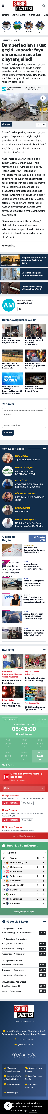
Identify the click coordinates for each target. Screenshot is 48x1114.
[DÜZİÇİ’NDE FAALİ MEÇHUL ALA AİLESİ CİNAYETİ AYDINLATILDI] (35, 330)
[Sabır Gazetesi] (23, 6)
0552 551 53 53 (26, 1040)
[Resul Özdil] (7, 484)
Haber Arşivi (12, 1093)
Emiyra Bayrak (22, 508)
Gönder (8, 433)
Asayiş (16, 40)
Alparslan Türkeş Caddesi (27, 460)
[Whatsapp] (29, 1055)
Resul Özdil (21, 481)
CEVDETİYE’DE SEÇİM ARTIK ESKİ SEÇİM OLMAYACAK (29, 485)
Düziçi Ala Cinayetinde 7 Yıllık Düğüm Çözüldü (11, 340)
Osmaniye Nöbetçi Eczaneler (12, 1069)
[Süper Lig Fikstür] (44, 922)
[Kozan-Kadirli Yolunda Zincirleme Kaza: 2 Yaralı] (35, 379)
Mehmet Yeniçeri (24, 468)
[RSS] (33, 1055)
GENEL (5, 15)
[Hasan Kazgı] (7, 458)
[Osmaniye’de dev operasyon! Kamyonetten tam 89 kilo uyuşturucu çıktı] (12, 379)
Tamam (33, 1110)
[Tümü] (44, 449)
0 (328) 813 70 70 (12, 820)
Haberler (6, 40)
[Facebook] (14, 1055)
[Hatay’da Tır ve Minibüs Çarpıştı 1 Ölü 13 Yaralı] (35, 355)
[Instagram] (19, 1055)
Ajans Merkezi (24, 303)
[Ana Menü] (3, 6)
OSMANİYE (34, 15)
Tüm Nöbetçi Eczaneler (25, 836)
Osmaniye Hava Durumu (33, 1069)
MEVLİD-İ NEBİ (22, 512)
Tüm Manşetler (13, 1084)
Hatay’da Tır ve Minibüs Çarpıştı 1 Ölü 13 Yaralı (35, 365)
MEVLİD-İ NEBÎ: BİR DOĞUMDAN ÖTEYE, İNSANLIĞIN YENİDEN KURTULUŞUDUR (25, 473)
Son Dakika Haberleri (31, 1085)
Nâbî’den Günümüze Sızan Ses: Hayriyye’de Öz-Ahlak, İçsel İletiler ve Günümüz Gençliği (28, 525)
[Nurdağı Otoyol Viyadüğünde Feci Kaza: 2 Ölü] (12, 355)
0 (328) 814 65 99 (12, 803)
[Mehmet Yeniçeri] (7, 471)
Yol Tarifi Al (28, 803)
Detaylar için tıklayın (24, 912)
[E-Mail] (19, 309)
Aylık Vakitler (9, 765)
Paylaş (8, 124)
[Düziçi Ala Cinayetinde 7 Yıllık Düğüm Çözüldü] (12, 330)
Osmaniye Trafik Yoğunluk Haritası (12, 1077)
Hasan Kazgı (21, 456)
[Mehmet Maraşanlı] (7, 523)
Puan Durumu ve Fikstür (33, 1077)
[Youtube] (24, 1055)
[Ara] (43, 6)
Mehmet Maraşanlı (25, 520)
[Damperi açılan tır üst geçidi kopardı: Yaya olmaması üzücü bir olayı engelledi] (24, 107)
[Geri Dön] (8, 1106)
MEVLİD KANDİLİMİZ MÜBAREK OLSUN (30, 498)
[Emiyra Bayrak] (7, 510)
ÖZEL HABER (19, 15)
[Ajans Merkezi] (8, 305)
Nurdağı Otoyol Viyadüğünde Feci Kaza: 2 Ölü (10, 365)
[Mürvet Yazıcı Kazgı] (7, 497)
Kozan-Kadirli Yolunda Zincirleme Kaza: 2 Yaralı (34, 389)
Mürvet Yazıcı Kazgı (25, 494)
